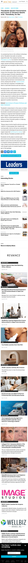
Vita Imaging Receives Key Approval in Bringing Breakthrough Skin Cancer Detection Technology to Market (12, 419)
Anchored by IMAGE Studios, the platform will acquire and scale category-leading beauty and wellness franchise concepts (14, 510)
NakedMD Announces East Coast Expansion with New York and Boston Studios (13, 475)
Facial (3, 441)
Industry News (14, 8)
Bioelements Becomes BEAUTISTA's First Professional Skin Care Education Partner (13, 394)
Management (3, 182)
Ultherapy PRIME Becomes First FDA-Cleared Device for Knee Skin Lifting (10, 199)
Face (2, 217)
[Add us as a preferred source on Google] (14, 151)
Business (7, 8)
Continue (14, 556)
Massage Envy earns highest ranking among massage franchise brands (13, 296)
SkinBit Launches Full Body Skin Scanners (13, 367)
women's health (20, 81)
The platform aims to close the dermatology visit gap (13, 370)
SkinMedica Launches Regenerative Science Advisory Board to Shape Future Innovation (14, 321)
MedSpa (3, 472)
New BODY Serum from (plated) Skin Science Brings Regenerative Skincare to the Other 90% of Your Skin (11, 227)
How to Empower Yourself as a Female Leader (10, 185)
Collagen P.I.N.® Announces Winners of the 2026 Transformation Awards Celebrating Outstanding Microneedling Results (13, 445)
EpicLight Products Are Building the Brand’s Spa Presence (9, 219)
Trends (2, 203)
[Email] (2, 151)
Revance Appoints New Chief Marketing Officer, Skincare (11, 212)
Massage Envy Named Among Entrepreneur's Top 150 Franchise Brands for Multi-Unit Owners (14, 291)
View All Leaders (14, 173)
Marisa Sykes (11, 17)
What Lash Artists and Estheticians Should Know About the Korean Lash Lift (11, 205)
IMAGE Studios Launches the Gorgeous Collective (12, 505)
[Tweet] (11, 151)
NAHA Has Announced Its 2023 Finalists (10, 191)
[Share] (5, 151)
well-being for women (16, 132)
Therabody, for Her (6, 59)
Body (2, 224)
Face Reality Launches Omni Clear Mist (12, 344)
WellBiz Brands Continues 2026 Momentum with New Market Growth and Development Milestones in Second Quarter (13, 535)
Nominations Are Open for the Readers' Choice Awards (11, 234)
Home (2, 8)
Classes (3, 391)
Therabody (20, 17)
